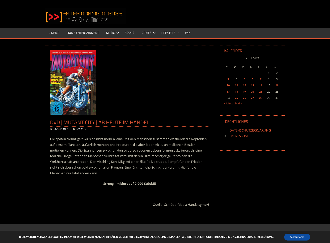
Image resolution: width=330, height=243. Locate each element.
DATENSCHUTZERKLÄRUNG (250, 130)
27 (252, 98)
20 (252, 91)
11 (236, 85)
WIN (188, 32)
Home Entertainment (83, 32)
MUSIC (110, 32)
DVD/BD (81, 129)
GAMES (146, 32)
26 (244, 98)
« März (228, 103)
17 (228, 91)
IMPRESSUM (239, 136)
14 (260, 85)
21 (260, 91)
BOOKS (129, 32)
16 (276, 85)
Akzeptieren (297, 237)
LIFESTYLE (168, 32)
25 (236, 98)
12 (244, 85)
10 (228, 85)
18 (236, 91)
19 (244, 91)
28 (260, 98)
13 (252, 85)
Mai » (238, 103)
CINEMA (54, 32)
